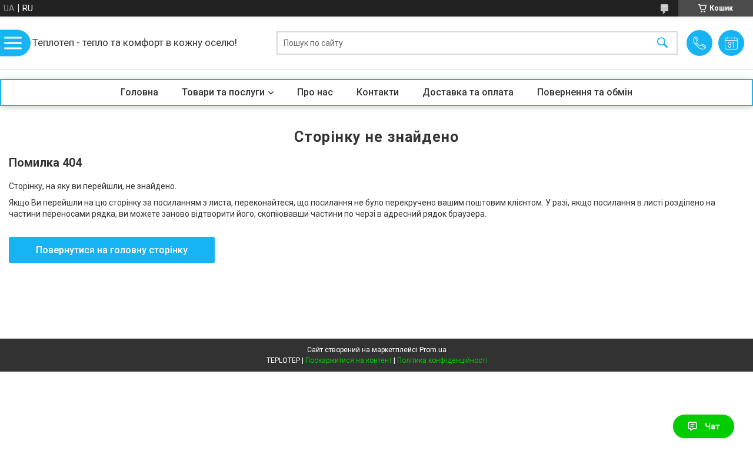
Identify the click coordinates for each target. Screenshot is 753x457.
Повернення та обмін (584, 92)
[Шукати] (662, 43)
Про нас (315, 92)
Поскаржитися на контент (348, 360)
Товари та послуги (223, 92)
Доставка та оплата (468, 92)
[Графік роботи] (731, 43)
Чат (712, 426)
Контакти (377, 92)
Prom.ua (433, 350)
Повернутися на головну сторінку (112, 250)
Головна (139, 92)
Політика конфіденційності (442, 360)
